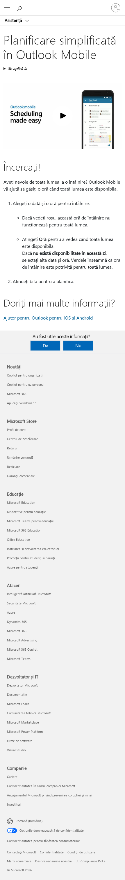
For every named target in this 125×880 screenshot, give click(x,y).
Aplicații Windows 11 (22, 403)
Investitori (14, 804)
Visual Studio (16, 750)
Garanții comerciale (21, 476)
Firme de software (19, 741)
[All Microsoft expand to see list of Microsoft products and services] (7, 8)
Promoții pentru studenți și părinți (31, 558)
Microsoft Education (21, 502)
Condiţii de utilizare (81, 852)
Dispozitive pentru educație (26, 512)
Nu (78, 345)
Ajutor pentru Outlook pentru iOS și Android (48, 318)
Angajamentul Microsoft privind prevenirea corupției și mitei (49, 795)
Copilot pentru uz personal (25, 384)
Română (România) (29, 821)
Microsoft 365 (16, 394)
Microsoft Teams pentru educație (30, 521)
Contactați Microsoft (21, 852)
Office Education (18, 539)
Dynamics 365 (17, 621)
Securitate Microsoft (21, 603)
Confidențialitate (52, 852)
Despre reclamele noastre (53, 861)
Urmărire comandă (20, 457)
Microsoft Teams (19, 658)
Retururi (13, 448)
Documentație (17, 694)
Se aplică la (17, 68)
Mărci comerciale (19, 861)
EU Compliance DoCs (91, 861)
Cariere (12, 776)
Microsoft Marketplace (23, 722)
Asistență (14, 20)
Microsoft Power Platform (25, 731)
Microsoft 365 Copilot (22, 649)
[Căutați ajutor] (20, 7)
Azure (11, 612)
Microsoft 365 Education (24, 530)
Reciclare (13, 466)
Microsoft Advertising (22, 640)
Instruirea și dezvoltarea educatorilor (33, 549)
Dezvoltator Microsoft (22, 685)
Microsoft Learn (18, 704)
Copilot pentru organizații (25, 375)
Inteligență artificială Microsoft (29, 594)
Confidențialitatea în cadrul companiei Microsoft (41, 786)
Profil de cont (16, 429)
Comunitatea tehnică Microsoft (29, 713)
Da (45, 345)
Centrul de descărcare (22, 439)
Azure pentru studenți (22, 567)
